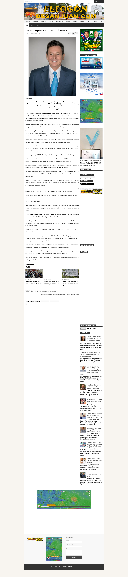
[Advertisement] (91, 220)
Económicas (43, 21)
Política (95, 21)
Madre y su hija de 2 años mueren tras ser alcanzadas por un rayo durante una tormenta (94, 401)
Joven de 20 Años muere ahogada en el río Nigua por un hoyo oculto (40, 292)
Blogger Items (74, 566)
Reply (28, 33)
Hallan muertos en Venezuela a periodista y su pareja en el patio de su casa (52, 284)
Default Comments (45, 301)
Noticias (82, 21)
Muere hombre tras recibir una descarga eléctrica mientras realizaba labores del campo (94, 430)
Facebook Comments (54, 301)
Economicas (35, 21)
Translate (92, 179)
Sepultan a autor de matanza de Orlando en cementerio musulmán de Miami (70, 284)
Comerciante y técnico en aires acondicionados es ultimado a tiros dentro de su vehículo (94, 386)
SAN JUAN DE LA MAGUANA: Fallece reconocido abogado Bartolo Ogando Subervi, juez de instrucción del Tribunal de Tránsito (90, 370)
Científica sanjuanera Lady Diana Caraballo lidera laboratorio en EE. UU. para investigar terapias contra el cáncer (94, 339)
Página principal (28, 1)
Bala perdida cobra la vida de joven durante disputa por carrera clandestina (94, 460)
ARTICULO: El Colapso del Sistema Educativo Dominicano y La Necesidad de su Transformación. (94, 415)
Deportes (27, 21)
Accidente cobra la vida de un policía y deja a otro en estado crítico (94, 474)
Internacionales (59, 21)
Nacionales (75, 21)
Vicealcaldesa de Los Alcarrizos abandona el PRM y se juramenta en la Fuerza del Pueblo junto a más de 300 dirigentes (94, 445)
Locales (68, 21)
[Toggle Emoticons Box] (26, 304)
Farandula (51, 21)
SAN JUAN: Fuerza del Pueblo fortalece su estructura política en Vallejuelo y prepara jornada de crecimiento (90, 354)
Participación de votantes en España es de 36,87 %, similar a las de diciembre (33, 284)
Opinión (89, 21)
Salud (101, 21)
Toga (26, 25)
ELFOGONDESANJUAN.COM (64, 566)
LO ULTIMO (35, 25)
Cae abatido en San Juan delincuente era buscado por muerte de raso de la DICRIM (60, 294)
